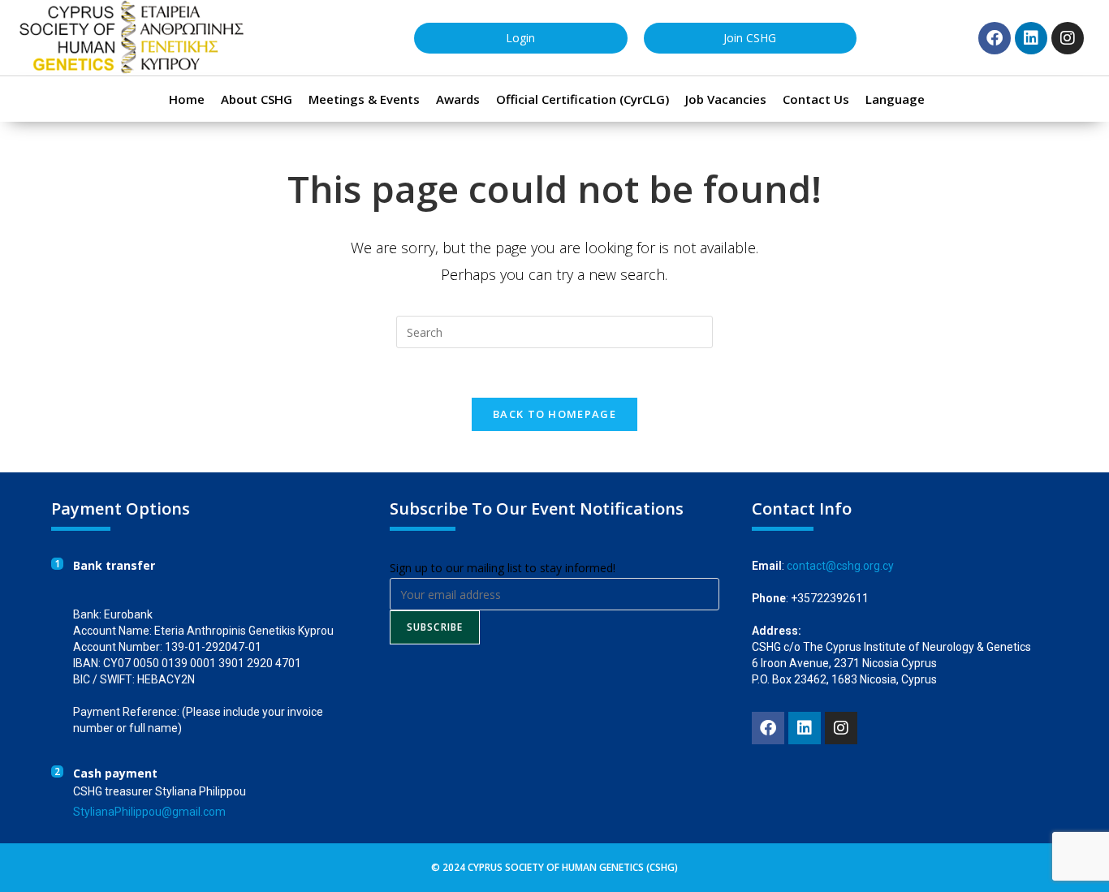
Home (187, 99)
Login (520, 37)
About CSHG (256, 99)
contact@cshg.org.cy (840, 565)
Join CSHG (749, 37)
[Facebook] (994, 38)
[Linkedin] (1031, 38)
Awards (458, 99)
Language (895, 99)
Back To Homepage (554, 414)
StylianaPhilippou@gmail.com (149, 811)
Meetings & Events (364, 99)
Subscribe (435, 627)
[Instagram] (1067, 38)
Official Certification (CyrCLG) (582, 99)
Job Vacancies (725, 99)
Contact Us (816, 99)
